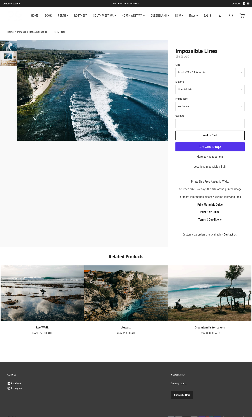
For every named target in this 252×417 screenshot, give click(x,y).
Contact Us (230, 234)
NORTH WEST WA (132, 15)
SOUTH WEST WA (103, 15)
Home (10, 31)
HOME (34, 15)
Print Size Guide (210, 212)
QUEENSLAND (159, 15)
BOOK (48, 15)
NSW (178, 15)
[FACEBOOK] (243, 4)
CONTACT (59, 32)
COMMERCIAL (39, 32)
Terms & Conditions (210, 219)
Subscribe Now (182, 395)
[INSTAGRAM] (247, 4)
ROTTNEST (80, 15)
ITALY (192, 15)
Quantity (179, 115)
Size (177, 64)
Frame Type (181, 98)
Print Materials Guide (210, 204)
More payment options (210, 156)
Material (179, 81)
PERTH (62, 15)
